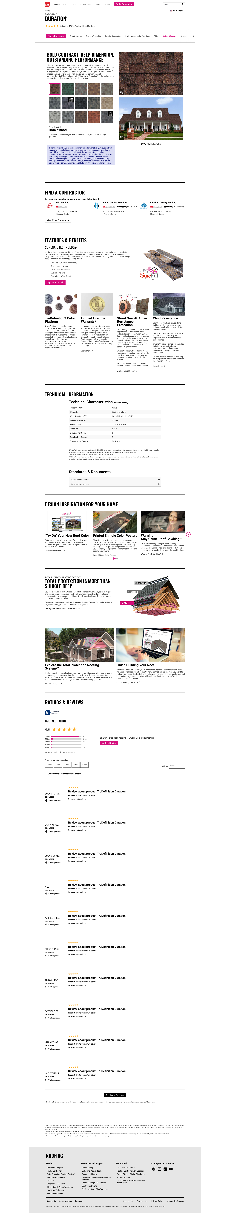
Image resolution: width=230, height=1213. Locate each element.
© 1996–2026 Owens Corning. (56, 1206)
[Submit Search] (183, 4)
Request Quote (62, 214)
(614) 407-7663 (156, 211)
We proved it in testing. (79, 78)
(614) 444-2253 (62, 211)
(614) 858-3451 (109, 211)
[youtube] (171, 1169)
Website (73, 211)
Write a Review (109, 743)
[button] (115, 479)
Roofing (47, 10)
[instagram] (159, 1169)
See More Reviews (115, 1095)
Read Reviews (89, 26)
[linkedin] (165, 1169)
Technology (64, 76)
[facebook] (154, 1169)
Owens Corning (47, 4)
